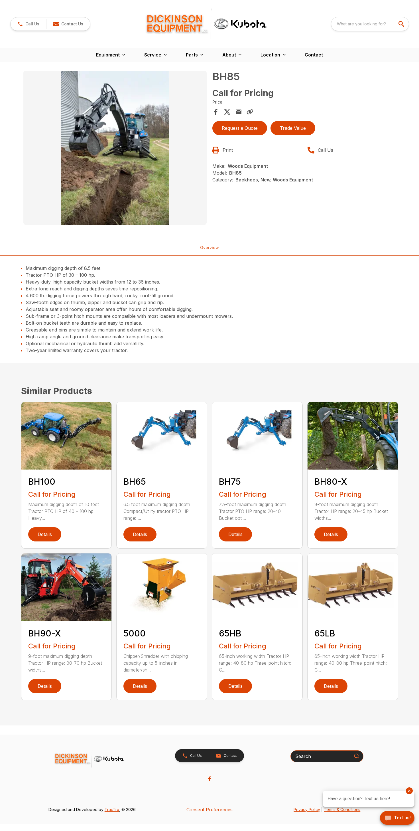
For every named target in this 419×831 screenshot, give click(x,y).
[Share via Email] (238, 111)
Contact (314, 55)
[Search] (356, 756)
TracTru (112, 809)
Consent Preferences (209, 809)
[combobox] (370, 24)
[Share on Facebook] (215, 111)
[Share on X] (227, 111)
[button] (28, 24)
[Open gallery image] (115, 148)
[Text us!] (397, 818)
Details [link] (45, 534)
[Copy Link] (250, 111)
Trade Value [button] (293, 128)
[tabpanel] (115, 149)
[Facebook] (209, 779)
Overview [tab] (209, 247)
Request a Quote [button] (240, 128)
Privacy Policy (307, 809)
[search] (402, 24)
